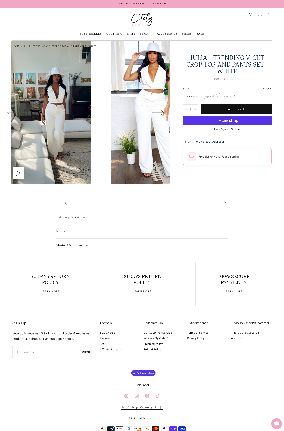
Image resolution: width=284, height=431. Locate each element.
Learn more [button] (50, 291)
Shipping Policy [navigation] (153, 344)
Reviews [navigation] (105, 338)
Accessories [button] (167, 34)
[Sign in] (260, 14)
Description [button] (65, 203)
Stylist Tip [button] (64, 231)
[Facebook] (147, 395)
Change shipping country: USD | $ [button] (142, 407)
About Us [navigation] (237, 338)
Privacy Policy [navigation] (195, 338)
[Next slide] (158, 112)
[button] (250, 14)
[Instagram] (136, 395)
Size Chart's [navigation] (107, 332)
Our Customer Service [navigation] (158, 332)
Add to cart (236, 109)
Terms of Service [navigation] (198, 332)
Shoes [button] (187, 34)
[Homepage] (142, 20)
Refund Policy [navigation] (152, 349)
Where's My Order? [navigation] (156, 338)
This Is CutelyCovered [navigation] (245, 332)
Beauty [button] (146, 34)
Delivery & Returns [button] (71, 217)
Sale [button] (200, 34)
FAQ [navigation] (102, 344)
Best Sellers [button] (91, 34)
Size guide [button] (265, 88)
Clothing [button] (114, 34)
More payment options (227, 129)
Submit (87, 352)
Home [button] (16, 46)
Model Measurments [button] (72, 245)
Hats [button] (131, 34)
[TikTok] (157, 395)
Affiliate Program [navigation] (110, 349)
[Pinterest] (126, 395)
